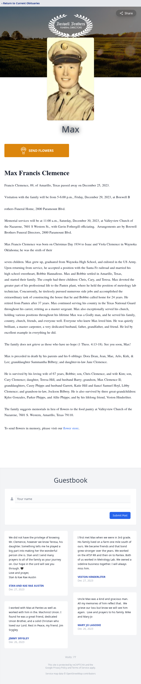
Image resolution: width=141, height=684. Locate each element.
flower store (71, 428)
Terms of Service (80, 667)
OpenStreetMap (74, 673)
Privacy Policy (60, 667)
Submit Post (120, 515)
